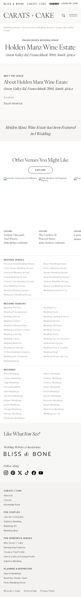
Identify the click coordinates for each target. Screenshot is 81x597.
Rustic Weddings (12, 405)
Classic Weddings (12, 378)
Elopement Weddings (14, 418)
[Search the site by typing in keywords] (62, 15)
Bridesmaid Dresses (53, 343)
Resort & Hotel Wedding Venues (19, 264)
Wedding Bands (11, 361)
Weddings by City (52, 414)
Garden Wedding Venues (56, 272)
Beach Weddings (52, 405)
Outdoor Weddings (53, 378)
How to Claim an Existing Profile (19, 556)
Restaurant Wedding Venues (18, 295)
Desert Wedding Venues (55, 268)
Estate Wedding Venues (15, 277)
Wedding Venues (12, 27)
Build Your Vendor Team (15, 578)
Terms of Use (30, 591)
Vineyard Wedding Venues (17, 272)
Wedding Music (51, 312)
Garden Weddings (52, 396)
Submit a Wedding (12, 521)
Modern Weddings (12, 400)
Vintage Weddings (12, 409)
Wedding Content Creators (17, 330)
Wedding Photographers (16, 312)
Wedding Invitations (13, 348)
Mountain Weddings (53, 400)
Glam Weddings (11, 391)
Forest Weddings (52, 391)
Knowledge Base (12, 504)
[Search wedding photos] (54, 4)
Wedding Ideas (11, 530)
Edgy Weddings (11, 382)
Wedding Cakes (11, 339)
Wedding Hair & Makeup (15, 356)
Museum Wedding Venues (16, 290)
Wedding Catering (12, 334)
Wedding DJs (50, 307)
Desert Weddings (52, 387)
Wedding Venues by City (55, 290)
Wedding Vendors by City (56, 356)
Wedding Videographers (16, 325)
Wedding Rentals (52, 321)
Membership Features (14, 547)
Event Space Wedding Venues (18, 268)
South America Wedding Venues (38, 27)
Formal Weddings (12, 387)
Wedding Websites (13, 343)
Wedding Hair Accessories (56, 339)
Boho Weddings (11, 374)
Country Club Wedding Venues (19, 281)
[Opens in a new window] (14, 4)
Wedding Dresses (52, 330)
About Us (8, 495)
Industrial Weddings (13, 396)
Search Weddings (12, 573)
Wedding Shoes (51, 334)
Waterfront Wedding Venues (57, 286)
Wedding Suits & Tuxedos (56, 348)
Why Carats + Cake (13, 543)
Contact (8, 500)
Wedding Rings (51, 352)
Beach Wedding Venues (55, 264)
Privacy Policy (47, 591)
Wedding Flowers (12, 321)
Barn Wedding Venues (14, 286)
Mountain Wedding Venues (57, 277)
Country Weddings (53, 382)
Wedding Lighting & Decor (56, 316)
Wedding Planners (13, 307)
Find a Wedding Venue (15, 582)
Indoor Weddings (52, 374)
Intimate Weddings (13, 414)
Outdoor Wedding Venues (56, 281)
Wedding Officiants (53, 325)
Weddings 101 (10, 526)
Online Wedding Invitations (17, 352)
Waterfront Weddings (54, 409)
